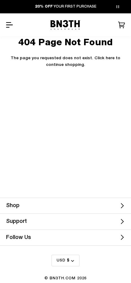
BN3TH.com (63, 278)
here (110, 58)
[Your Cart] (121, 25)
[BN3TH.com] (65, 25)
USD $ (63, 260)
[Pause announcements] (117, 6)
